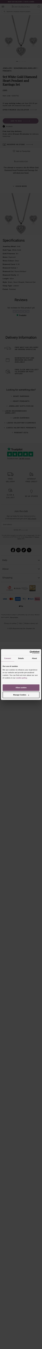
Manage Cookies (19, 695)
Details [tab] (21, 658)
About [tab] (34, 658)
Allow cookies (21, 687)
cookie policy (21, 678)
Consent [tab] (7, 658)
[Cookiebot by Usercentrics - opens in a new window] (29, 652)
